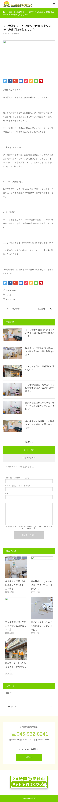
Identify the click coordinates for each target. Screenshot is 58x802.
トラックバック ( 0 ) (29, 458)
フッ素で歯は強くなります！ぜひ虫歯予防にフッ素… (15, 626)
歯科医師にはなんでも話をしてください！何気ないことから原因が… (39, 406)
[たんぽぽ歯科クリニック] (18, 4)
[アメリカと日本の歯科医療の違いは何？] (12, 371)
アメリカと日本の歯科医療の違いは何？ (39, 368)
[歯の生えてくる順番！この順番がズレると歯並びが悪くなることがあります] (12, 426)
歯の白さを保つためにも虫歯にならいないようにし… (41, 626)
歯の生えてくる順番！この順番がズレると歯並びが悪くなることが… (39, 424)
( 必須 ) (17, 478)
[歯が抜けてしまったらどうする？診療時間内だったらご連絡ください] (16, 649)
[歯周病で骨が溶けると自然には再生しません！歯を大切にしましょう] (16, 567)
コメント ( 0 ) (29, 450)
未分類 (16, 34)
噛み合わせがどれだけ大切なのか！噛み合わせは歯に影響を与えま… (39, 351)
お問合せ (29, 757)
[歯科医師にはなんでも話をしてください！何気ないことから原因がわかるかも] (12, 407)
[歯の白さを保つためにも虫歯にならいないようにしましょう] (42, 608)
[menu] (54, 4)
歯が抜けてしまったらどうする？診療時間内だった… (15, 666)
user (14, 290)
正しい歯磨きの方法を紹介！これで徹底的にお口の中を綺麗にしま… (39, 333)
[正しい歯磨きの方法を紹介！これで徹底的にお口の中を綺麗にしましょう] (12, 334)
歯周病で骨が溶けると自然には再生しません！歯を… (15, 585)
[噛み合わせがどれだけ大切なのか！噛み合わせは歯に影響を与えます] (12, 353)
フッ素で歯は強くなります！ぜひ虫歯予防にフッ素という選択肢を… (39, 388)
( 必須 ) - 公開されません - (18, 486)
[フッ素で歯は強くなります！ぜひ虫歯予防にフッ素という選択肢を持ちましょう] (12, 389)
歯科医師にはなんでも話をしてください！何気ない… (41, 585)
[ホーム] (4, 11)
